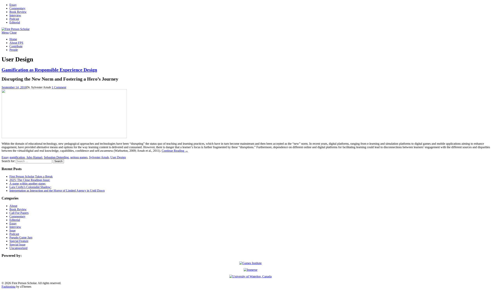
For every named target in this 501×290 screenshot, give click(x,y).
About (13, 205)
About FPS (16, 42)
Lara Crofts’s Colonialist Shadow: (30, 187)
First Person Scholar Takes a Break (31, 176)
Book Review (18, 11)
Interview (15, 15)
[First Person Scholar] (16, 29)
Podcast (14, 19)
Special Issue (17, 244)
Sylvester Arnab (99, 157)
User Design (118, 157)
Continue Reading (175, 150)
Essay (13, 4)
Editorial (14, 22)
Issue (12, 230)
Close (13, 32)
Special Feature (18, 241)
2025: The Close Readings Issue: (29, 180)
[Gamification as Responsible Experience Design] (64, 137)
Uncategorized (18, 248)
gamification (17, 157)
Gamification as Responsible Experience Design (49, 69)
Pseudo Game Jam (20, 237)
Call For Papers (19, 213)
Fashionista (8, 286)
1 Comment (59, 87)
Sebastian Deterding (56, 157)
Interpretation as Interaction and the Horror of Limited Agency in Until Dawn (57, 190)
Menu (5, 32)
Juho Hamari (34, 157)
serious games (78, 157)
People (13, 49)
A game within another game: (27, 183)
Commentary (17, 8)
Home (13, 39)
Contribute (16, 46)
